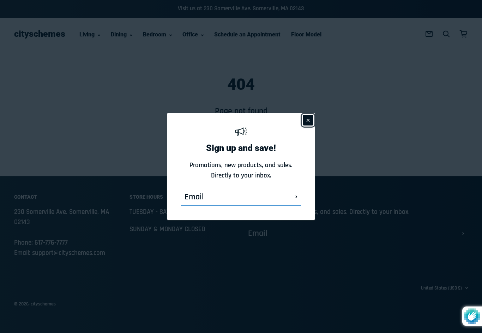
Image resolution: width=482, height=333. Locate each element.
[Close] (308, 120)
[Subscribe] (296, 197)
